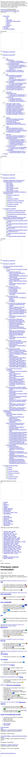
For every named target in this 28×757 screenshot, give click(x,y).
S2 (26, 586)
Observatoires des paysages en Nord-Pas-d (16, 124)
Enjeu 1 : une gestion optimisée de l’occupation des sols (17, 274)
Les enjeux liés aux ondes (14, 348)
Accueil (5, 555)
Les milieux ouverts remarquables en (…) (15, 112)
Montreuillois (6, 516)
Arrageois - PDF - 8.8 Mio (9, 531)
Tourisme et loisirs (12, 206)
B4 (8, 636)
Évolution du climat (12, 216)
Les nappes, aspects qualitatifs (16, 84)
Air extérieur (12, 300)
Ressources (8, 25)
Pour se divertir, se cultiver (12, 190)
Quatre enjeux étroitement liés (16, 343)
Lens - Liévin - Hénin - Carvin (10, 512)
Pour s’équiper (9, 184)
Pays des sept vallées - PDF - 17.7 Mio (12, 549)
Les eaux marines (13, 291)
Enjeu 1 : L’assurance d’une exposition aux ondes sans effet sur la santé (18, 352)
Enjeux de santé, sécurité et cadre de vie (15, 423)
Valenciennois (6, 525)
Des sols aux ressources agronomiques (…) (16, 135)
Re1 (10, 689)
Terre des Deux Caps (8, 524)
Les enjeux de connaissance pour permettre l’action (16, 417)
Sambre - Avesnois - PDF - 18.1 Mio (11, 548)
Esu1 (26, 605)
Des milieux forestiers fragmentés (13, 111)
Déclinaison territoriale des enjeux (11, 557)
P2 (20, 644)
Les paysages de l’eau (11, 121)
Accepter (9, 9)
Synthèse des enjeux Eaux (15, 287)
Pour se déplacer (10, 185)
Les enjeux (5, 27)
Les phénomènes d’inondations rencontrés (15, 87)
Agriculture (10, 474)
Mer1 (4, 619)
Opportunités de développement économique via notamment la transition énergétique (18, 453)
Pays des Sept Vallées (8, 521)
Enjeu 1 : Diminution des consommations (15, 374)
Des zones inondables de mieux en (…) (15, 88)
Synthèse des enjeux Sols (15, 271)
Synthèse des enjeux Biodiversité (16, 320)
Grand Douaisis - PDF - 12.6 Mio (11, 540)
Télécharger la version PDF (8, 51)
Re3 (19, 695)
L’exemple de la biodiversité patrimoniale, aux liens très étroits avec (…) (16, 449)
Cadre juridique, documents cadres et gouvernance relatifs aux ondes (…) (17, 361)
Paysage (3, 640)
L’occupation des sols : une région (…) (15, 70)
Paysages (8, 22)
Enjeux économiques (11, 445)
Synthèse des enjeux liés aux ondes (17, 350)
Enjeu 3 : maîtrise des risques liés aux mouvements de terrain (17, 279)
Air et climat (9, 20)
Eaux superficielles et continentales (14, 75)
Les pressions (6, 26)
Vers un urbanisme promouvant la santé (18, 443)
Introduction (9, 413)
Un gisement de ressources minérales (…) (15, 137)
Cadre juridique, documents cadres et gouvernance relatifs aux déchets (17, 408)
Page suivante (6, 724)
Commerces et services (13, 204)
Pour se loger (9, 183)
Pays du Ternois (7, 522)
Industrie (10, 197)
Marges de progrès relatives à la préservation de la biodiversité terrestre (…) (16, 335)
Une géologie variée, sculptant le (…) (17, 65)
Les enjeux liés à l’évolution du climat (16, 303)
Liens (2, 728)
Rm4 (19, 711)
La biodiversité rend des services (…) (17, 151)
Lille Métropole (6, 513)
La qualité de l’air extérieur (15, 98)
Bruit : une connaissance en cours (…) (15, 128)
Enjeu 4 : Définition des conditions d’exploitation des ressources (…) (17, 382)
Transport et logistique (13, 471)
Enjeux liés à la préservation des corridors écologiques (16, 325)
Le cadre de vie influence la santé (16, 442)
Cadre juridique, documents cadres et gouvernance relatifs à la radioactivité (17, 363)
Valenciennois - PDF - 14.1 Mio (10, 553)
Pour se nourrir (9, 186)
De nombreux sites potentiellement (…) (18, 62)
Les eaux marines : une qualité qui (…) (15, 89)
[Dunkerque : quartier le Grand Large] (9, 744)
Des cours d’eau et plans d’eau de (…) (18, 79)
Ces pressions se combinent (9, 208)
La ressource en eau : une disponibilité (17, 147)
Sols (7, 17)
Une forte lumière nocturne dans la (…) (15, 129)
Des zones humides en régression (13, 85)
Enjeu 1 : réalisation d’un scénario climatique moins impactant (17, 307)
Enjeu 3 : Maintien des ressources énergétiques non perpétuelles (16, 379)
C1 (8, 669)
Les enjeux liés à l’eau (13, 286)
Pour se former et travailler (12, 188)
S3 (4, 588)
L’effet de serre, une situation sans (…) (18, 94)
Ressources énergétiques (11, 138)
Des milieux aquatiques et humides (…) (15, 110)
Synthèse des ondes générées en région (16, 236)
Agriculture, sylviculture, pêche (15, 202)
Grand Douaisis (7, 511)
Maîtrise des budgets (13, 446)
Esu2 (23, 606)
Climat (13, 665)
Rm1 (22, 706)
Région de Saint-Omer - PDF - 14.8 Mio (12, 546)
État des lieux (6, 16)
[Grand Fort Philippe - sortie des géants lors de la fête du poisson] (14, 737)
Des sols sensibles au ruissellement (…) (18, 66)
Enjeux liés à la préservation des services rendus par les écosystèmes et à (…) (17, 328)
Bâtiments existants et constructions (16, 200)
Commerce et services (13, 476)
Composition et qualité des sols (16, 61)
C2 (15, 671)
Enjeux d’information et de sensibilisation (15, 421)
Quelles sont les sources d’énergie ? (17, 139)
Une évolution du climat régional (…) (17, 96)
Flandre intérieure (7, 509)
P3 (13, 647)
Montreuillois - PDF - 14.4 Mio (10, 544)
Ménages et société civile (13, 195)
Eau (7, 18)
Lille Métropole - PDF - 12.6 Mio (11, 543)
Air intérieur (12, 301)
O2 (22, 682)
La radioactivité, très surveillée (13, 131)
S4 (21, 590)
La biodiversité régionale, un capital (17, 152)
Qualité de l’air (9, 97)
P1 (26, 643)
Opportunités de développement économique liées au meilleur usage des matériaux (18, 457)
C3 (17, 674)
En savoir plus (4, 9)
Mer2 (4, 622)
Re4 (9, 699)
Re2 (13, 693)
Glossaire (5, 153)
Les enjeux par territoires (9, 29)
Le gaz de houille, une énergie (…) (17, 144)
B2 (22, 631)
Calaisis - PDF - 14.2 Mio (9, 535)
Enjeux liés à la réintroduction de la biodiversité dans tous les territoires (17, 331)
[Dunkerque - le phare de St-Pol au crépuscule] (11, 729)
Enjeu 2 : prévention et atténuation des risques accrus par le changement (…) (17, 310)
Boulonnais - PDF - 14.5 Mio (10, 534)
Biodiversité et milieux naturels (13, 21)
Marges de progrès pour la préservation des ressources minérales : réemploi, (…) (18, 397)
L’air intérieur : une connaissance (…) (17, 101)
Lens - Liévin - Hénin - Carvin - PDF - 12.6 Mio (14, 541)
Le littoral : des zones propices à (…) (14, 107)
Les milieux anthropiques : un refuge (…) (15, 114)
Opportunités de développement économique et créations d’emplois (17, 460)
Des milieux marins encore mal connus (15, 108)
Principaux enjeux (5, 727)
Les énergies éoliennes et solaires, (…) (18, 140)
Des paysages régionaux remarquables (15, 119)
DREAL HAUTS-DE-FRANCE (8, 753)
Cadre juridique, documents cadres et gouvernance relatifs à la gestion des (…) (17, 405)
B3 (20, 634)
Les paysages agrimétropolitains (13, 122)
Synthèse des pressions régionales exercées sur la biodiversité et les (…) (16, 230)
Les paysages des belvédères (12, 120)
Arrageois (5, 502)
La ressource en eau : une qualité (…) (17, 148)
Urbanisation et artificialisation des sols (16, 210)
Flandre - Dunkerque (8, 508)
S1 (25, 584)
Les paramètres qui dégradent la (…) (17, 80)
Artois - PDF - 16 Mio (8, 532)
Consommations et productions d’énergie (17, 214)
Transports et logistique (13, 198)
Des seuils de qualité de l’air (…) (16, 99)
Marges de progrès (13, 344)
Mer (2, 615)
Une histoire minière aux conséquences (15, 71)
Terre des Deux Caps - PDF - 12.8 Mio (12, 552)
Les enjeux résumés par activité (10, 465)
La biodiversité (9, 149)
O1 (9, 681)
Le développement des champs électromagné (16, 130)
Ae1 (24, 656)
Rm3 (25, 710)
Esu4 (4, 612)
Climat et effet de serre (11, 93)
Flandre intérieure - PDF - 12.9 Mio (11, 539)
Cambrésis (5, 507)
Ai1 (24, 662)
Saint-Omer (6, 518)
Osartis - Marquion (7, 517)
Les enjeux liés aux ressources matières (17, 387)
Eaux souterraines (10, 81)
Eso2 (23, 599)
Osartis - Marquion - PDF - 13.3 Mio (11, 545)
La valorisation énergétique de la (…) (17, 142)
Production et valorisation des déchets (16, 212)
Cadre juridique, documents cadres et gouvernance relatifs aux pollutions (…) (18, 366)
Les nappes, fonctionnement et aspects (17, 83)
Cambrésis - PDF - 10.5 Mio (9, 536)
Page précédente (7, 723)
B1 (26, 630)
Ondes (7, 23)
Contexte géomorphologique (12, 63)
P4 (23, 648)
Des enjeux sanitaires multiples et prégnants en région (16, 427)
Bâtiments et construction (14, 473)
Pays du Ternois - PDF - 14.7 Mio (11, 550)
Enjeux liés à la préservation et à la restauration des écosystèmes (17, 322)
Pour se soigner (9, 189)
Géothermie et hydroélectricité (16, 143)
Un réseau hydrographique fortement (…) (15, 77)
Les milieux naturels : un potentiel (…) (15, 105)
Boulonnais (6, 504)
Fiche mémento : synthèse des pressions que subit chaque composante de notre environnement (14, 218)
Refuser (14, 9)
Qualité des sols (9, 60)
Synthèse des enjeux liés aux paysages (17, 341)
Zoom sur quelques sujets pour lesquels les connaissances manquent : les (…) (18, 433)
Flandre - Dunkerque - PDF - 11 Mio (11, 537)
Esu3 (9, 610)
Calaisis (5, 506)
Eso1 (4, 598)
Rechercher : (3, 12)
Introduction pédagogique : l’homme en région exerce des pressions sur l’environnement (13, 181)
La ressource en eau (10, 146)
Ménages (10, 467)
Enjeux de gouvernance (14, 419)
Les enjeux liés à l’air (13, 296)
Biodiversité (4, 627)
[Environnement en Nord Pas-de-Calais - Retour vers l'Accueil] (10, 10)
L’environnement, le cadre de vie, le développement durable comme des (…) (18, 462)
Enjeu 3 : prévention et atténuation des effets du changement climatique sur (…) (17, 313)
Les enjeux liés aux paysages (14, 340)
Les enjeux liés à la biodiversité (15, 319)
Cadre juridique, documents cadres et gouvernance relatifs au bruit (17, 358)
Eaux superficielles (13, 290)
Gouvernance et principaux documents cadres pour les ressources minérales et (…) (18, 401)
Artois (4, 503)
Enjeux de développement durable (11, 714)
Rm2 (4, 709)
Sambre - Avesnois (7, 520)
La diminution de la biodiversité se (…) (15, 106)
